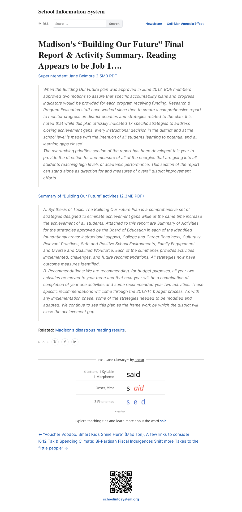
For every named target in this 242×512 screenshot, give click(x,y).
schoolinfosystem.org (121, 499)
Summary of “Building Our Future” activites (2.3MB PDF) (91, 196)
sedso (139, 359)
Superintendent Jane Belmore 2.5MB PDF (77, 76)
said (163, 421)
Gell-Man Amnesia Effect (185, 23)
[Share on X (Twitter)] (55, 341)
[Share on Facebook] (65, 341)
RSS (45, 23)
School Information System (71, 11)
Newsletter (154, 23)
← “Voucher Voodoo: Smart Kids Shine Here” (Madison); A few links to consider (113, 434)
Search (114, 23)
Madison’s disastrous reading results (90, 330)
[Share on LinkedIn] (74, 341)
